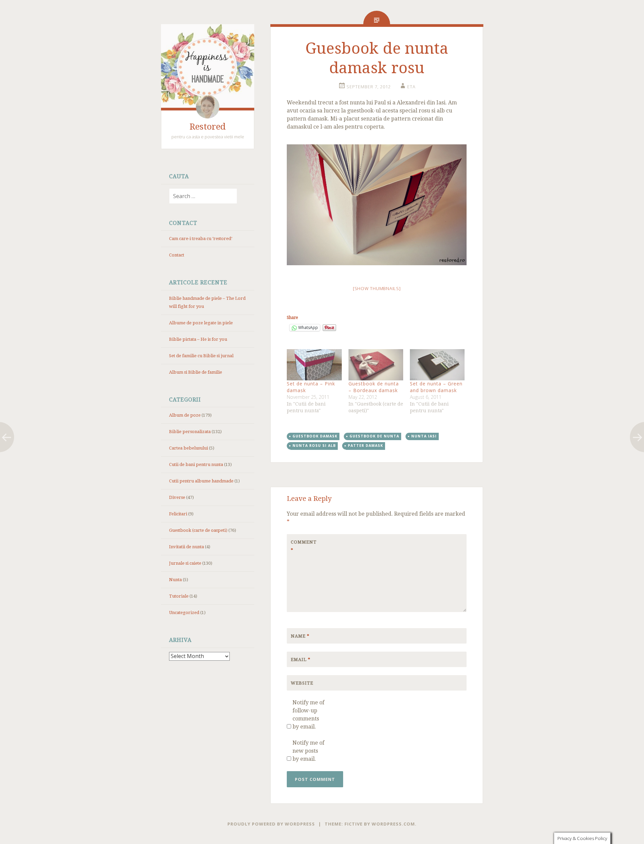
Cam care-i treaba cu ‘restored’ (200, 238)
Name (300, 636)
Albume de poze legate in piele (201, 322)
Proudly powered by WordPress (271, 824)
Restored (208, 127)
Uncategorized (184, 612)
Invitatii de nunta (186, 546)
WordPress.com (393, 824)
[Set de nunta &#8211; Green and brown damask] (437, 364)
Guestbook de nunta (374, 436)
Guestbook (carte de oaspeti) (198, 530)
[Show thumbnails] (377, 288)
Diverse (177, 497)
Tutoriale (179, 596)
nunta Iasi (424, 436)
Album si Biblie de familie (195, 372)
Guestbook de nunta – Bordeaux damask (373, 386)
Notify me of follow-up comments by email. (308, 714)
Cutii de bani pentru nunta (196, 464)
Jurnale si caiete (185, 563)
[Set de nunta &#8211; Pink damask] (314, 364)
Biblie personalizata (190, 431)
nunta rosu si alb (314, 445)
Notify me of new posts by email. (308, 751)
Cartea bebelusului (188, 448)
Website (302, 683)
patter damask (365, 445)
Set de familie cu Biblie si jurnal (201, 355)
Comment (304, 546)
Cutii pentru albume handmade (201, 480)
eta (411, 87)
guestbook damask (314, 436)
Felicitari (178, 513)
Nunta (175, 579)
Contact (176, 254)
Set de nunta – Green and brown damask (436, 386)
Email (301, 659)
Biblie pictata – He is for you (198, 339)
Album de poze (185, 415)
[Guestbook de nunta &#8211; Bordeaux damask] (375, 364)
